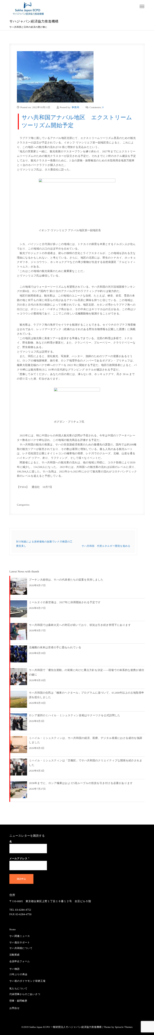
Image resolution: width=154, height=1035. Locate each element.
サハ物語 (14, 968)
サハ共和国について (20, 948)
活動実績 (14, 954)
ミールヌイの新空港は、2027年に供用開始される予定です (65, 602)
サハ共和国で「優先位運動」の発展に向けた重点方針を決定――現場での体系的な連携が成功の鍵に (86, 672)
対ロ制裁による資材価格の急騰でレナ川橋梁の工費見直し (44, 544)
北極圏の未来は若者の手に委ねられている (55, 647)
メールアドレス (19, 859)
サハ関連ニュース (19, 936)
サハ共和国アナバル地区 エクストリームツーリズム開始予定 (77, 121)
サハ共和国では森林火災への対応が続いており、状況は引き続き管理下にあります (80, 625)
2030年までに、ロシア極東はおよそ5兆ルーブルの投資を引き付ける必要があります (81, 783)
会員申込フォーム (19, 961)
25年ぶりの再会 (18, 974)
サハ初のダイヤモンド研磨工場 (27, 981)
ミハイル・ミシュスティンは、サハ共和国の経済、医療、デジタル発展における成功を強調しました (85, 740)
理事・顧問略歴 (18, 1000)
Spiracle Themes (124, 1027)
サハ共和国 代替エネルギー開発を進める (106, 545)
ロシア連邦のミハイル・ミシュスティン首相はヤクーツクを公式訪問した (74, 715)
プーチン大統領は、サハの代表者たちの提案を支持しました (66, 579)
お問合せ (14, 1008)
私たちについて (18, 988)
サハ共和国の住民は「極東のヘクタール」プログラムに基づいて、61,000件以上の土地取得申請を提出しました (86, 695)
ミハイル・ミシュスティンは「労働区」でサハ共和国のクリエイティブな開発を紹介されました (85, 763)
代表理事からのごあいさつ (24, 994)
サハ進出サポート (19, 942)
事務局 (75, 107)
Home (12, 929)
